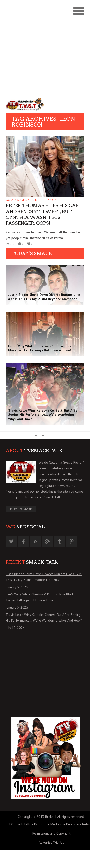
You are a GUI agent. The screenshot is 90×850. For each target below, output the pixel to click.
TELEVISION (49, 200)
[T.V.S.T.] (25, 104)
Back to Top (42, 435)
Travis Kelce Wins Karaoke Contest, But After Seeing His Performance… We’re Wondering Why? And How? (44, 617)
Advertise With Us (51, 842)
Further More (21, 509)
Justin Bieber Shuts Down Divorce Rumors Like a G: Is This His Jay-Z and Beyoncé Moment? (44, 577)
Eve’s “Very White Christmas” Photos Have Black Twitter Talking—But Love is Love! (40, 597)
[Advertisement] (45, 47)
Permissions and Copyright (51, 833)
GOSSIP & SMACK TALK (21, 200)
